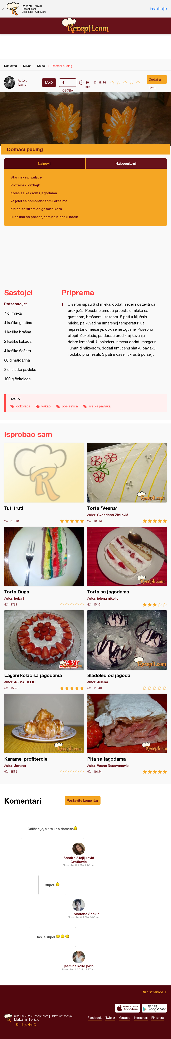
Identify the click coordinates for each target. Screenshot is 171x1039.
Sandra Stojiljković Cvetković (78, 860)
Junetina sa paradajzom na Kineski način (44, 217)
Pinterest (157, 1017)
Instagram (141, 1017)
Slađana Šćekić (86, 914)
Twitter (110, 1017)
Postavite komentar (82, 800)
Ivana (22, 84)
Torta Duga (44, 567)
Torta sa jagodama (127, 567)
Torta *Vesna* (127, 483)
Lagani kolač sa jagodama (44, 650)
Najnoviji (44, 163)
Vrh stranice (153, 992)
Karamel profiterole (44, 734)
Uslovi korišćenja (61, 1016)
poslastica (70, 406)
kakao (46, 406)
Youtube (124, 1017)
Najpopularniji (126, 163)
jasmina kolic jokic (79, 966)
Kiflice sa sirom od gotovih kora (36, 209)
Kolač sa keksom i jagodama (33, 193)
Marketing (20, 1019)
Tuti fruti (44, 483)
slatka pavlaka (100, 406)
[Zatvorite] (3, 9)
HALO (32, 1024)
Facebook (95, 1017)
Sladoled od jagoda (127, 650)
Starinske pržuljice (26, 177)
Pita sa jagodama (127, 734)
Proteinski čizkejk (25, 185)
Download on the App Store (127, 1008)
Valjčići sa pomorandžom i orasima (38, 201)
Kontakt (34, 1019)
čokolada (23, 406)
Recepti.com (85, 26)
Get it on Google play (154, 1008)
